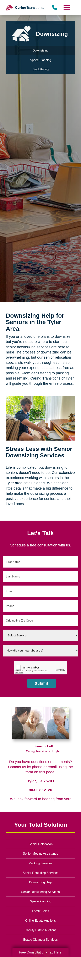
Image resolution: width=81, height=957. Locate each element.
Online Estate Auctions (40, 920)
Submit (42, 683)
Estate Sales (40, 911)
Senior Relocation (41, 844)
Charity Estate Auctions (40, 930)
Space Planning (40, 901)
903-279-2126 (40, 790)
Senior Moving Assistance (40, 853)
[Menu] (66, 7)
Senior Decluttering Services (40, 892)
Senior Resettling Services (41, 872)
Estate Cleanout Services (40, 939)
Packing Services (41, 863)
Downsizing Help (40, 882)
